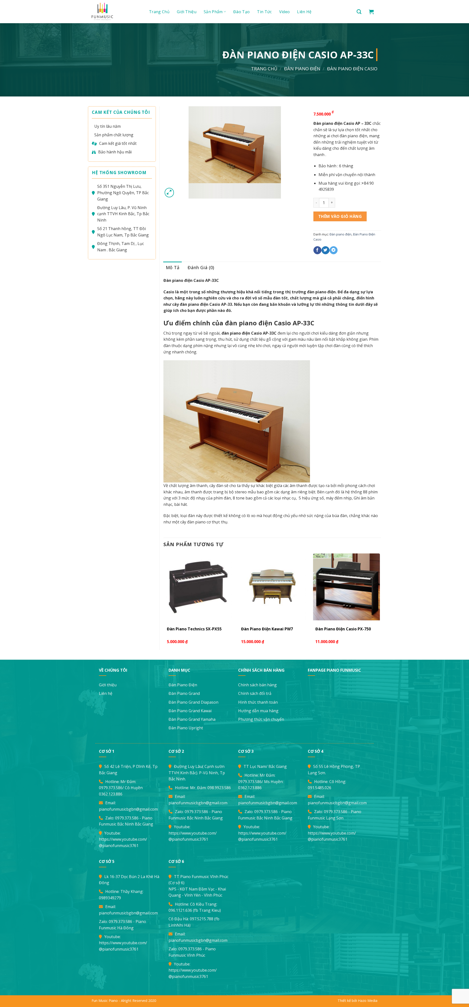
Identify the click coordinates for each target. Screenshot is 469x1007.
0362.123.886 (110, 794)
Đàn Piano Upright (186, 728)
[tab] (172, 268)
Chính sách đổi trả (254, 693)
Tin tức (264, 11)
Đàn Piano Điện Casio (352, 68)
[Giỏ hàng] (371, 11)
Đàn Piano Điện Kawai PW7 (267, 629)
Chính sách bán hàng (257, 685)
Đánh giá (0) (201, 267)
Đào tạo (241, 11)
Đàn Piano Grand (184, 693)
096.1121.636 (180, 910)
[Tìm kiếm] (359, 11)
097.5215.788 (201, 919)
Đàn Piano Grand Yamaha (192, 719)
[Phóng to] (169, 192)
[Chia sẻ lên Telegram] (334, 250)
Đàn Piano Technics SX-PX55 (194, 629)
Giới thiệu (186, 11)
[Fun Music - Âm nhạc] (115, 12)
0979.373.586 (110, 787)
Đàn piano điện (302, 68)
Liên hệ (304, 11)
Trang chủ (159, 11)
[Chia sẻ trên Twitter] (325, 250)
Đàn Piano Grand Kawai (190, 710)
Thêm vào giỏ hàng (340, 216)
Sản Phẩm (213, 11)
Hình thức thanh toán (258, 702)
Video (284, 11)
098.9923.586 (219, 787)
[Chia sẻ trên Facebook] (317, 250)
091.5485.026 (319, 787)
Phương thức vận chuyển (261, 719)
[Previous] (163, 601)
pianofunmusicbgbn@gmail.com (128, 809)
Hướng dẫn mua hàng (258, 710)
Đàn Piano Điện (183, 685)
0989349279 (110, 898)
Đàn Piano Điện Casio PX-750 (343, 629)
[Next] (380, 601)
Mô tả (173, 267)
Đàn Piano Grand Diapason (193, 702)
